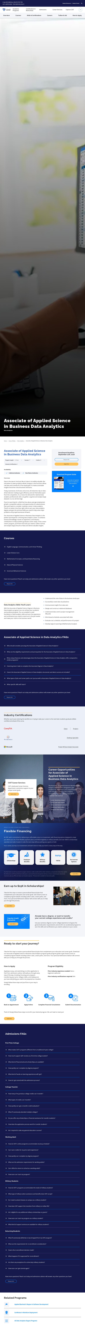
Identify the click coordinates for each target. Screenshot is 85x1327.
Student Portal (76, 3)
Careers (49, 15)
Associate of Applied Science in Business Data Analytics (39, 440)
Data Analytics (20, 440)
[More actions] (80, 10)
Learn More (75, 874)
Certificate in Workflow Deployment (25, 1312)
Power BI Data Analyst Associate (68, 747)
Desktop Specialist (72, 738)
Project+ (75, 729)
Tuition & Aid (62, 15)
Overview (6, 15)
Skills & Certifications (34, 15)
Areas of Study (12, 440)
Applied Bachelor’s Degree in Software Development (31, 1304)
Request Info (66, 459)
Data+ (66, 729)
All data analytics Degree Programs (25, 1321)
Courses (18, 15)
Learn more (13, 794)
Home (5, 440)
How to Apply (77, 15)
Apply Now (66, 464)
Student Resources (67, 3)
